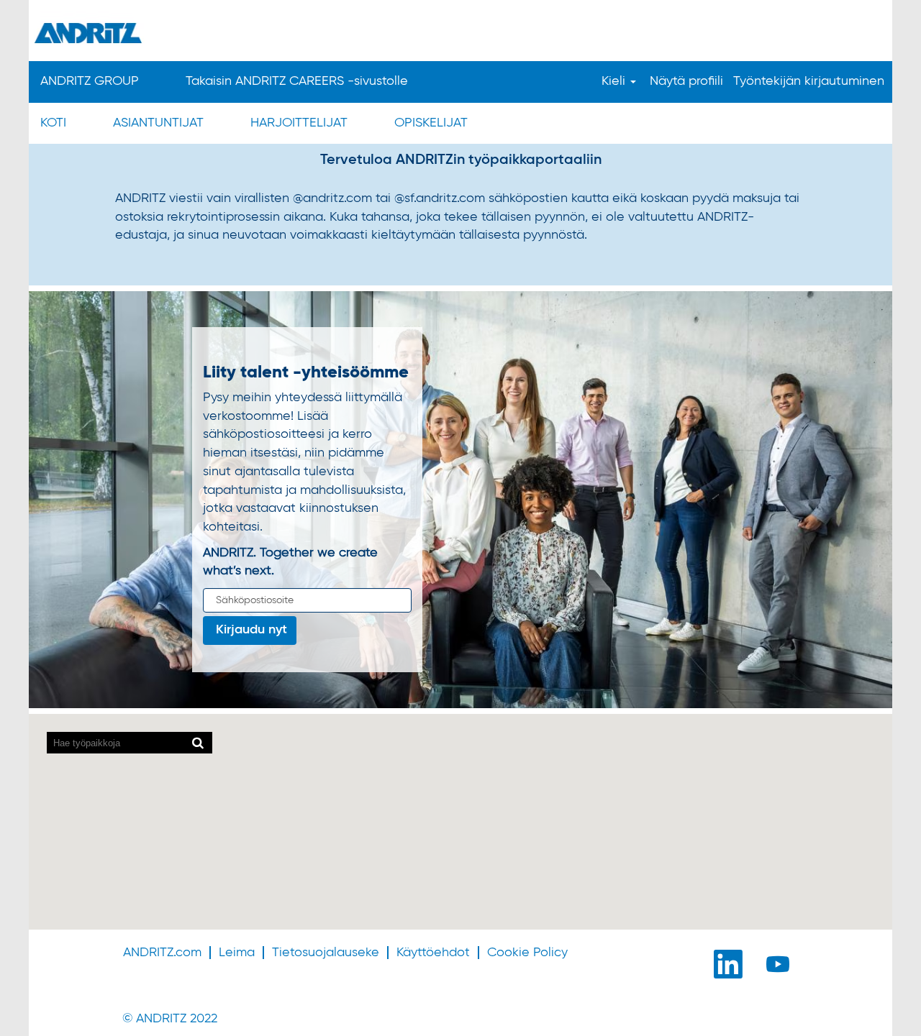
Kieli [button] (615, 81)
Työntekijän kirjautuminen (808, 81)
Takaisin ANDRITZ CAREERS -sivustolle (297, 81)
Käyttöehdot (433, 952)
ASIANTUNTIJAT (158, 122)
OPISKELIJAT (431, 122)
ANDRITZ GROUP (89, 81)
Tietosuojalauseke (325, 952)
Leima (237, 952)
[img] (460, 32)
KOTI (53, 122)
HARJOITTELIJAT (299, 122)
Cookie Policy (527, 952)
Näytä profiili (686, 81)
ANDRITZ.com (162, 952)
